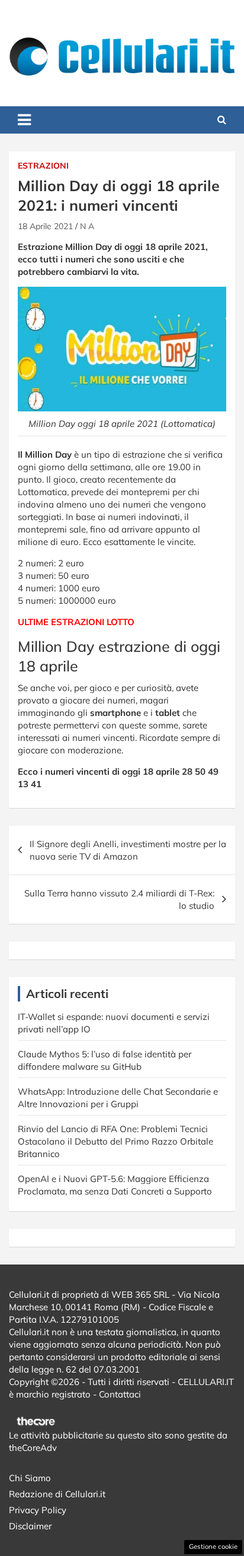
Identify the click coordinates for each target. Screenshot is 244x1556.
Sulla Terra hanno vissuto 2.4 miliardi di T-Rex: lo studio (119, 899)
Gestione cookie (213, 1546)
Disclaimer (30, 1526)
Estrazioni (43, 165)
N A (87, 226)
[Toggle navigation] (24, 120)
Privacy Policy (37, 1510)
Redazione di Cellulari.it (57, 1494)
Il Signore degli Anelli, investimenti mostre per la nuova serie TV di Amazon (128, 850)
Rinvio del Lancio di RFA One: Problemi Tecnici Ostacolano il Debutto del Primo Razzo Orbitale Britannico (115, 1141)
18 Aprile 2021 (45, 226)
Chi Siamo (30, 1478)
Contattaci (120, 1394)
